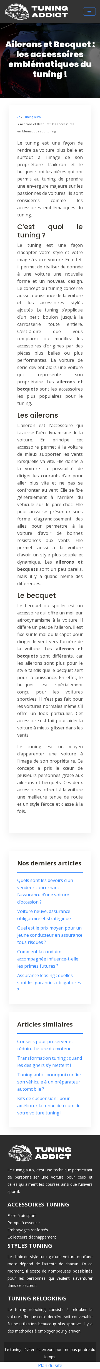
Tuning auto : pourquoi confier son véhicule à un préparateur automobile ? (49, 1082)
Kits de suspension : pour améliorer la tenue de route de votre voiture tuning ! (49, 1105)
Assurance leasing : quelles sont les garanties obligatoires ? (49, 982)
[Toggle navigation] (89, 11)
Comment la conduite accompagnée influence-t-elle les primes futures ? (47, 959)
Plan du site (50, 1365)
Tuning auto (32, 117)
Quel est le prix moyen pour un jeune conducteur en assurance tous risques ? (49, 935)
